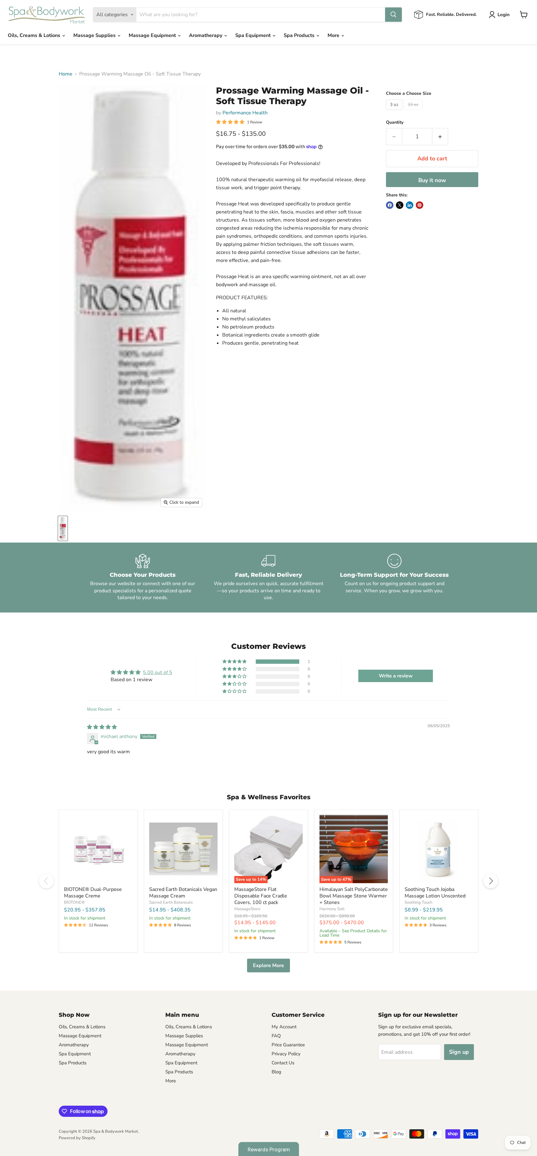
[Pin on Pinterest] (419, 205)
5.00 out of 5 (157, 672)
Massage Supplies (95, 35)
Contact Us (283, 1063)
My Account (284, 1027)
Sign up (459, 1052)
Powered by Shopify (77, 1138)
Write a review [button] (396, 675)
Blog (276, 1072)
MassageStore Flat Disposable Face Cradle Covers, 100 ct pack (260, 896)
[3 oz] (395, 111)
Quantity (394, 122)
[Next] (490, 881)
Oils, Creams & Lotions (35, 35)
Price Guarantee (288, 1045)
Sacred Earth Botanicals (171, 902)
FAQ (276, 1036)
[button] (235, 661)
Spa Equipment (253, 35)
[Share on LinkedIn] (409, 205)
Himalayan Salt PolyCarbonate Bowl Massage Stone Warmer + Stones (353, 896)
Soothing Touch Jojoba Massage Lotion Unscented (435, 892)
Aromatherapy (206, 35)
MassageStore (247, 909)
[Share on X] (399, 205)
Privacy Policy (286, 1054)
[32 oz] (414, 111)
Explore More (268, 965)
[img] (102, 727)
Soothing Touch (418, 902)
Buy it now (432, 180)
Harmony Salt (332, 909)
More (334, 35)
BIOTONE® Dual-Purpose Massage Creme (93, 892)
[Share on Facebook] (389, 205)
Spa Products (300, 35)
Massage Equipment (153, 35)
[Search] (393, 14)
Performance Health (245, 112)
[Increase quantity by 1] (440, 136)
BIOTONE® (74, 902)
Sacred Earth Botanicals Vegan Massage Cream (183, 892)
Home (65, 74)
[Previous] (46, 881)
